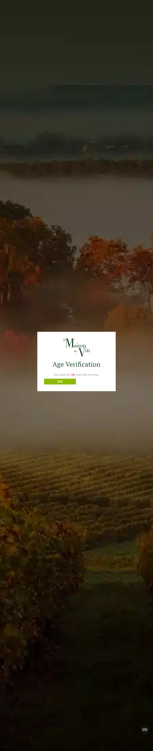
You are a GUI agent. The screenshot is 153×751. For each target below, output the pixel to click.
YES (60, 381)
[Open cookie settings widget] (144, 729)
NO (93, 381)
